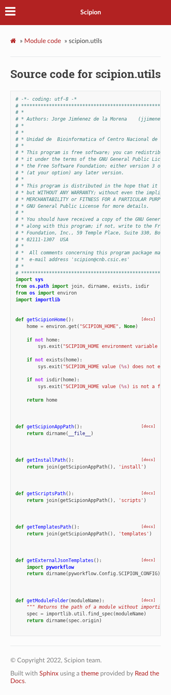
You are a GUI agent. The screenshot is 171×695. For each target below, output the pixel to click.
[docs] (148, 319)
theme (90, 673)
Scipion (90, 12)
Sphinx (48, 673)
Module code (42, 41)
